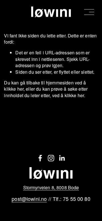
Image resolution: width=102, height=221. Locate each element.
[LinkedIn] (61, 158)
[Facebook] (40, 158)
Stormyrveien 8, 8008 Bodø (51, 187)
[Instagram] (51, 158)
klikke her (14, 89)
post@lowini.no (29, 198)
